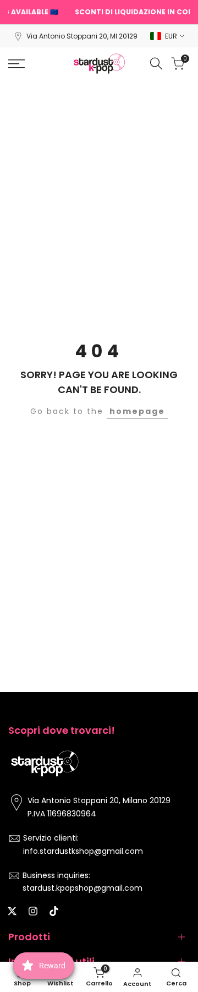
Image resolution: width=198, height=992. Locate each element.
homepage (137, 411)
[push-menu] (16, 64)
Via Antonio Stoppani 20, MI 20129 (82, 36)
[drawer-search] (156, 63)
